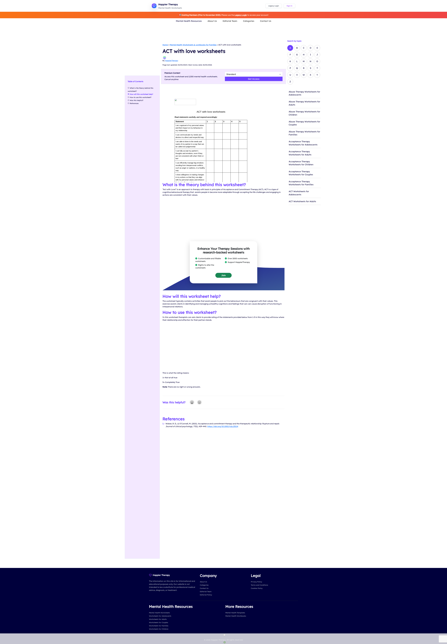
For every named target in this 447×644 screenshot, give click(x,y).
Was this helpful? (136, 100)
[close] (224, 635)
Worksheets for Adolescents (160, 616)
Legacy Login (273, 6)
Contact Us (265, 21)
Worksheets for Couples (158, 622)
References (134, 103)
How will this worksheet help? (141, 94)
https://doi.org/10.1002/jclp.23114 (222, 426)
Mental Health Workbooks (235, 616)
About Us (212, 21)
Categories (248, 21)
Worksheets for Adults (158, 619)
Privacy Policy (256, 582)
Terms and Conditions (259, 585)
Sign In (289, 6)
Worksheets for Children (158, 629)
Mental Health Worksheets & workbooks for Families (193, 45)
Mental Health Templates (235, 613)
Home (165, 45)
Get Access (253, 79)
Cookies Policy (256, 588)
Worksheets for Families (158, 626)
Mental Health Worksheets (159, 613)
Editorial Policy (206, 595)
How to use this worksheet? (140, 97)
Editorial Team (230, 21)
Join (223, 275)
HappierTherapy (171, 61)
